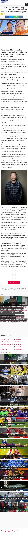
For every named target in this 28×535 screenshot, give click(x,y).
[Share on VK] (21, 17)
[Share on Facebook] (7, 17)
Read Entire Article (13, 282)
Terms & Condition (9, 531)
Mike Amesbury (19, 349)
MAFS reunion (18, 339)
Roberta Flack (18, 344)
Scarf (3, 346)
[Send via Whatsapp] (16, 17)
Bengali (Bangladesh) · (7, 530)
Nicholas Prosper (5, 339)
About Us (3, 531)
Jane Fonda (4, 349)
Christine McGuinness (7, 341)
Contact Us (16, 531)
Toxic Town (17, 341)
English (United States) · (19, 530)
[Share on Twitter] (11, 17)
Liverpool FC (18, 346)
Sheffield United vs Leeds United (9, 344)
